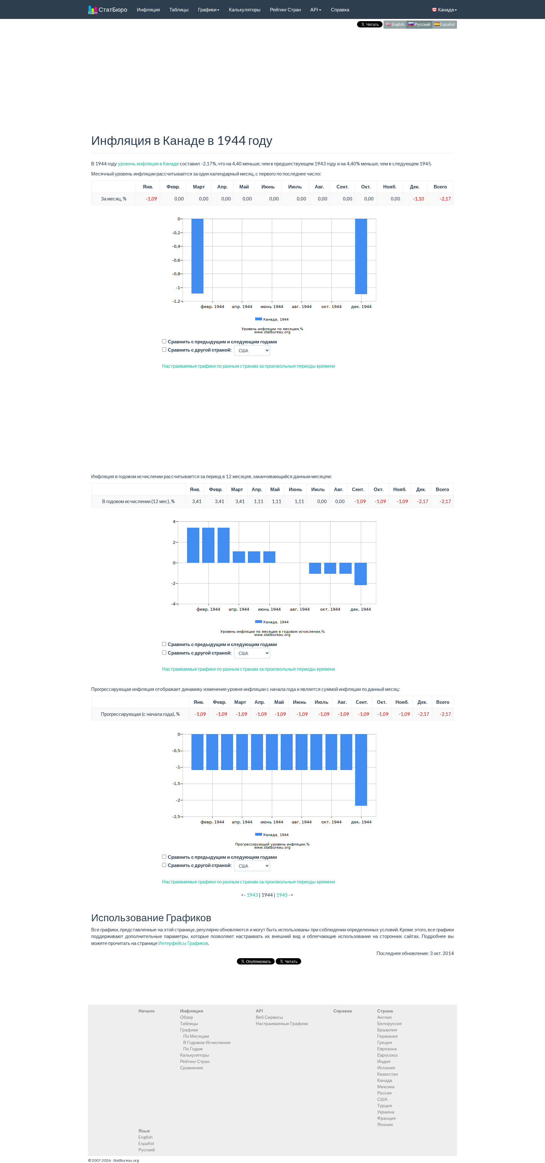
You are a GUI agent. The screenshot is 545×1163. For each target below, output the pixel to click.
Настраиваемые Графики (282, 1023)
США (382, 1099)
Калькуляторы (245, 9)
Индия (383, 1061)
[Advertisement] (272, 74)
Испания (386, 1067)
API (314, 9)
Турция (384, 1105)
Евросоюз (387, 1055)
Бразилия (387, 1029)
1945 (282, 895)
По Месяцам (196, 1036)
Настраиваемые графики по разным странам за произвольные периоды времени (248, 366)
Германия (387, 1036)
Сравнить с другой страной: (199, 350)
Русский (421, 24)
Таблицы (179, 9)
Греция (384, 1042)
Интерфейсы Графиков (183, 943)
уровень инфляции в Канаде (148, 163)
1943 (252, 895)
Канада (445, 9)
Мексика (386, 1086)
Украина (385, 1111)
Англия (384, 1017)
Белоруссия (389, 1023)
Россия (384, 1092)
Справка (340, 9)
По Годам (193, 1048)
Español (447, 24)
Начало (146, 1010)
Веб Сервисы (269, 1017)
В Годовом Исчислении (207, 1042)
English (397, 24)
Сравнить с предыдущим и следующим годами (222, 341)
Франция (386, 1118)
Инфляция (148, 9)
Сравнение (191, 1067)
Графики (207, 9)
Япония (385, 1124)
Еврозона (387, 1048)
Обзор (186, 1017)
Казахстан (387, 1074)
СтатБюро (112, 9)
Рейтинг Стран (285, 9)
